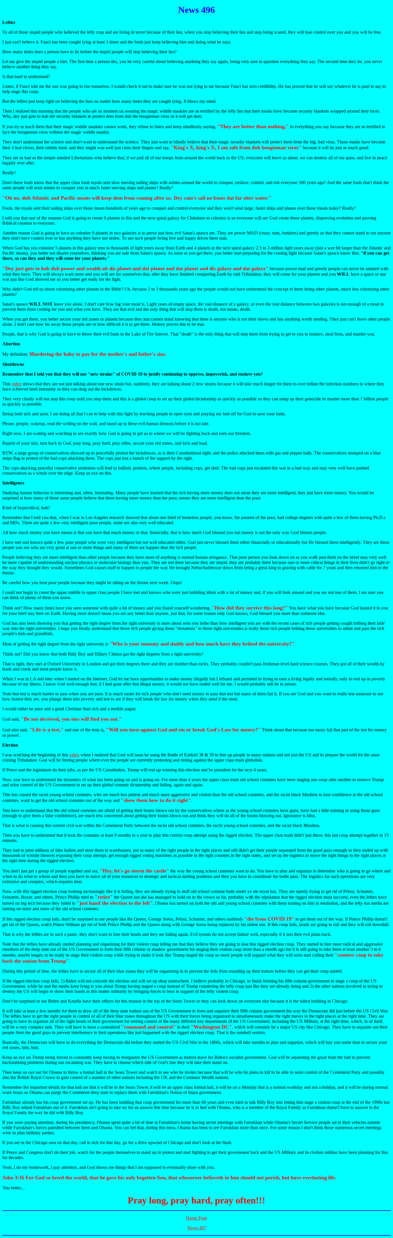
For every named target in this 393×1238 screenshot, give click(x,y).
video (17, 383)
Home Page (196, 1218)
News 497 (196, 1227)
